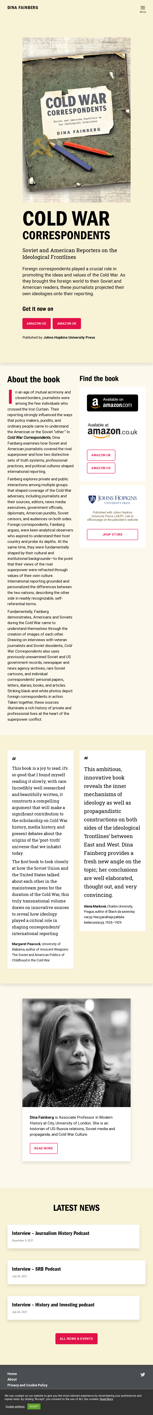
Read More (106, 1399)
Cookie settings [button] (15, 1406)
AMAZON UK (66, 323)
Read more (43, 1148)
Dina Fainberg (22, 7)
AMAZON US (36, 323)
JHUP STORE (112, 534)
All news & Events (76, 1338)
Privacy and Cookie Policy (27, 1385)
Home (12, 1374)
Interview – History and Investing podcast (53, 1305)
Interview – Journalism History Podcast (50, 1233)
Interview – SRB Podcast (36, 1269)
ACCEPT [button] (34, 1406)
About (12, 1379)
